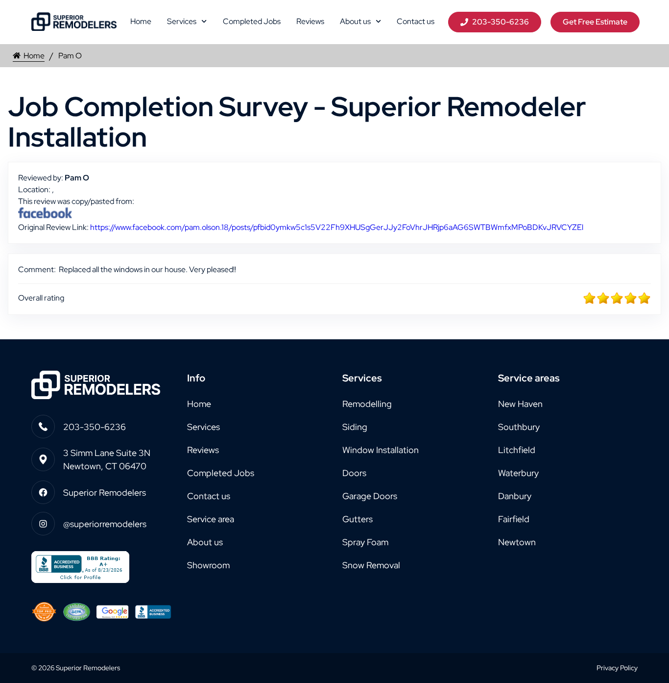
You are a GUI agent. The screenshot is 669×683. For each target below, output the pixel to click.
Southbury (519, 426)
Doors (354, 473)
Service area (210, 519)
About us (355, 21)
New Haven (520, 403)
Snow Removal (371, 565)
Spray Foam (365, 542)
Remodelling (367, 403)
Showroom (208, 565)
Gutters (357, 519)
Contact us (415, 21)
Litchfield (516, 449)
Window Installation (380, 449)
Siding (354, 426)
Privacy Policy (617, 667)
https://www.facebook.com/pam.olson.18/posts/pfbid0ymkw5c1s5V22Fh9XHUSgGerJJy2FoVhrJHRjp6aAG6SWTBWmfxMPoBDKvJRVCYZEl (336, 227)
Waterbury (518, 473)
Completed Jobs (252, 21)
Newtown (517, 542)
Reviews (310, 21)
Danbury (514, 496)
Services (181, 21)
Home (140, 21)
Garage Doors (369, 496)
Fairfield (513, 519)
